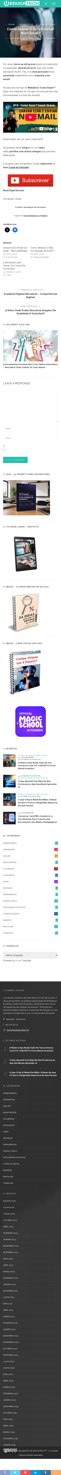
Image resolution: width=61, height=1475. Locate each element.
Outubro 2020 (10, 1349)
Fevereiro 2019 (10, 1438)
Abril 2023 (8, 1227)
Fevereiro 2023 (10, 1233)
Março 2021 (9, 1316)
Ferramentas (30, 894)
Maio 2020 (8, 1374)
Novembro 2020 (11, 1342)
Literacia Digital (31, 759)
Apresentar (26, 24)
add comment (48, 38)
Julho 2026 (8, 1207)
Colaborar (27, 757)
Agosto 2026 (9, 1201)
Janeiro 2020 (9, 1400)
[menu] (54, 4)
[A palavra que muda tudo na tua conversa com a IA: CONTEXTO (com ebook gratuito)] (9, 760)
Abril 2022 (8, 1265)
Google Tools (46, 24)
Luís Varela (15, 38)
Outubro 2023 (10, 1220)
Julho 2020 (8, 1361)
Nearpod (30, 920)
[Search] (45, 4)
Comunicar (30, 875)
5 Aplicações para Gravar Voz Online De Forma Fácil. (14, 265)
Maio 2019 (7, 1419)
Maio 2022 (8, 1259)
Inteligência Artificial (34, 755)
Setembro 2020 (10, 1355)
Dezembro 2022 (10, 1246)
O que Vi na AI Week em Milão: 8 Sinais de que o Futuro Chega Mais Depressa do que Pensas (38, 802)
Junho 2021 (8, 1297)
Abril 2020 (8, 1381)
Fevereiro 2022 (10, 1278)
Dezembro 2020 (11, 1336)
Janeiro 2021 (9, 1329)
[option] (30, 349)
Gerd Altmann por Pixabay (35, 216)
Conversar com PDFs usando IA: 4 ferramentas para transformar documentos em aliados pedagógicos (37, 819)
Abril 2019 (8, 1426)
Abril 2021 (8, 1310)
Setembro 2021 (10, 1291)
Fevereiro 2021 (10, 1323)
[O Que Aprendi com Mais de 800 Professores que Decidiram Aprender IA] (9, 781)
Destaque (30, 888)
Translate (26, 960)
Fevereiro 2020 (10, 1393)
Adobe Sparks (30, 843)
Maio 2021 (8, 1304)
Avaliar (30, 856)
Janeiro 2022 (9, 1284)
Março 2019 (8, 1432)
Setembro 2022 (10, 1252)
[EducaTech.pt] (21, 3)
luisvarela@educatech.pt (18, 1030)
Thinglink (30, 933)
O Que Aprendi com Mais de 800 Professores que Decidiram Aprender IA (37, 784)
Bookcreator (30, 862)
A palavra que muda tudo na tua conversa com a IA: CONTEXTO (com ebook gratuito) (37, 766)
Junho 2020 (9, 1368)
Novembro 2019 (10, 1406)
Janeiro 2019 (9, 1445)
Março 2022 (9, 1271)
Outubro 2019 (10, 1413)
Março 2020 (9, 1387)
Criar (11, 24)
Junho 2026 (9, 1214)
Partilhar (30, 926)
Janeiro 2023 (9, 1239)
